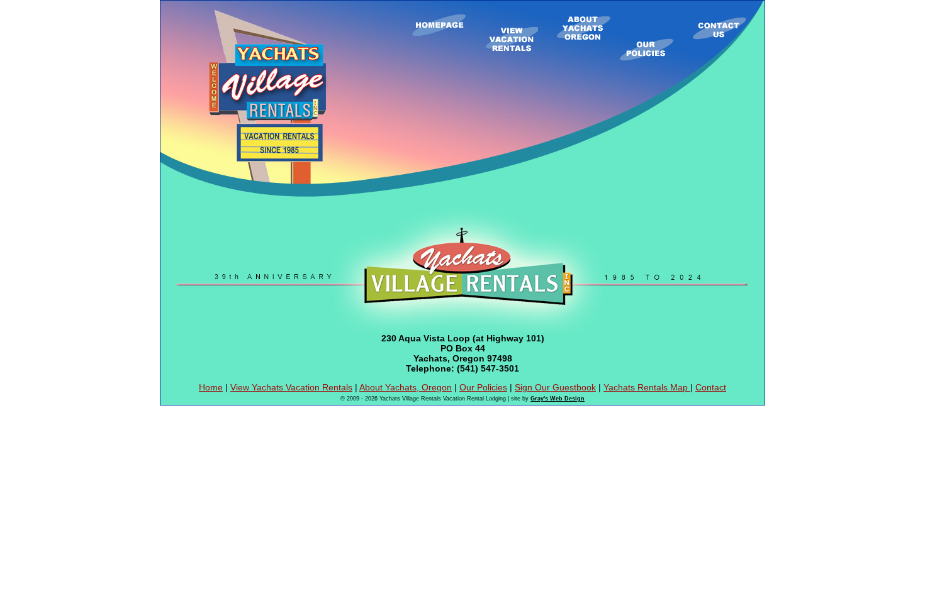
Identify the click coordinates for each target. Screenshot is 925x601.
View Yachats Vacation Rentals (291, 387)
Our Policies (483, 387)
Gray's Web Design (557, 398)
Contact (710, 387)
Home (211, 387)
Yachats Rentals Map (646, 387)
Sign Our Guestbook (555, 387)
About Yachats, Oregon (405, 387)
